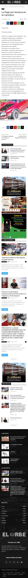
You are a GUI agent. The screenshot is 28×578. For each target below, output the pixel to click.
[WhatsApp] (18, 23)
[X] (11, 23)
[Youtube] (21, 562)
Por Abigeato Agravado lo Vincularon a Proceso (7, 138)
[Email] (22, 23)
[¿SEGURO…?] (5, 453)
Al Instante (4, 152)
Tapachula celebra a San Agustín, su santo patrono (13, 259)
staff (8, 261)
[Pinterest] (15, 23)
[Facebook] (8, 23)
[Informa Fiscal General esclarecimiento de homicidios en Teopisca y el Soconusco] (5, 150)
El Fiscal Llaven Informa (16, 418)
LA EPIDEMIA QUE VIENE (16, 444)
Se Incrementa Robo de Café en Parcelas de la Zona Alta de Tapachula (18, 438)
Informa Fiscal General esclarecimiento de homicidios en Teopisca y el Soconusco (17, 150)
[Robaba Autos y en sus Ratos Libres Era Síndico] (5, 158)
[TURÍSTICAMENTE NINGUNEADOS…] (5, 461)
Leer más (5, 273)
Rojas (6, 6)
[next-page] (5, 173)
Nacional (4, 160)
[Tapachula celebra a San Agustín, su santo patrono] (14, 249)
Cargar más (13, 359)
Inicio (3, 6)
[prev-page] (3, 173)
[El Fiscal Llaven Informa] (5, 419)
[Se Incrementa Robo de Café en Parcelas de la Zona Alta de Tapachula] (5, 438)
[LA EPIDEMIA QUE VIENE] (5, 446)
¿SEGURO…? (13, 452)
